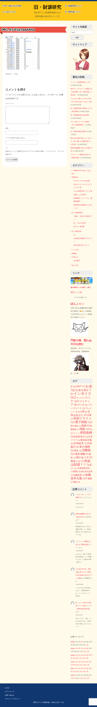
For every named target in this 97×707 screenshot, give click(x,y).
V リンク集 (74, 250)
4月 (84, 648)
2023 (72, 655)
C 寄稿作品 (74, 177)
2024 (73, 648)
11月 (84, 651)
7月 (72, 665)
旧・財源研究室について (73, 6)
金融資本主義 (81, 476)
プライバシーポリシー (12, 699)
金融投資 (79, 475)
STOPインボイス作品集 (82, 181)
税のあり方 (84, 457)
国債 (85, 425)
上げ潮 (82, 411)
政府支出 (82, 436)
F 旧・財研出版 (76, 231)
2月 (79, 648)
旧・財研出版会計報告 (78, 131)
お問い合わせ (9, 695)
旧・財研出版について (72, 12)
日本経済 (80, 443)
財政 (77, 471)
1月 (76, 648)
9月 (76, 658)
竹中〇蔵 (74, 468)
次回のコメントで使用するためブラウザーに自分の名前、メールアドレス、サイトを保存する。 (34, 152)
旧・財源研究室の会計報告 (80, 115)
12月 (86, 645)
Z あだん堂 (74, 265)
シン (77, 547)
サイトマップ (9, 691)
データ (82, 404)
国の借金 (76, 426)
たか (75, 373)
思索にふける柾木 (80, 195)
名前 (6, 128)
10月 (80, 658)
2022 (72, 662)
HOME (4, 6)
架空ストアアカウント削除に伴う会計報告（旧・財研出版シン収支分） (81, 92)
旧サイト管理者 (79, 226)
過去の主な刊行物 (15, 6)
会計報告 (77, 260)
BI (73, 386)
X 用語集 (74, 253)
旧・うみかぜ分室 (80, 223)
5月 (87, 648)
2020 (72, 675)
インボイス (81, 395)
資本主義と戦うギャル (81, 245)
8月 (74, 658)
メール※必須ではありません (15, 138)
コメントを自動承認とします (81, 82)
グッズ (80, 398)
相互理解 (81, 454)
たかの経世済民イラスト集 (83, 191)
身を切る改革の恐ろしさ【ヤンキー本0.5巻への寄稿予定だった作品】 (81, 141)
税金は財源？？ (81, 462)
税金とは (77, 461)
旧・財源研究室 (47, 7)
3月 (81, 642)
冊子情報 (83, 422)
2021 (72, 668)
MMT (80, 386)
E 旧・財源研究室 (77, 213)
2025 (72, 642)
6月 (90, 655)
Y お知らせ (74, 257)
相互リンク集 (76, 292)
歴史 (78, 450)
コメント (9, 103)
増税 (84, 429)
